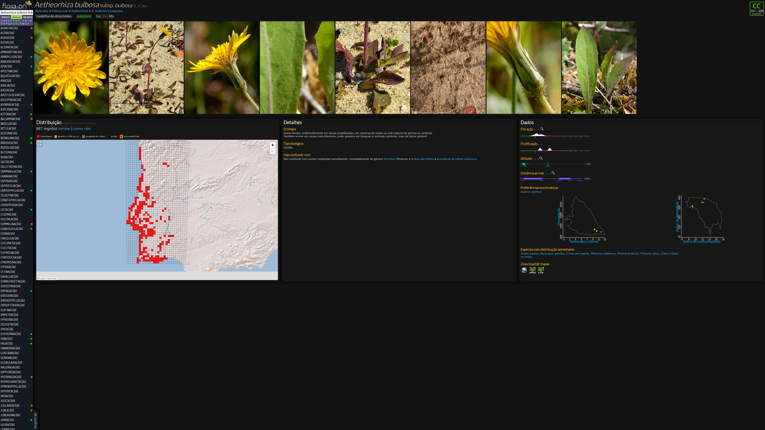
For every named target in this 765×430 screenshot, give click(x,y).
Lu (98, 16)
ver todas (526, 256)
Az (105, 16)
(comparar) (106, 11)
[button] (273, 145)
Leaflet (42, 278)
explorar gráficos (531, 191)
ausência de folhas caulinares (458, 158)
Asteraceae (58, 11)
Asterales (41, 11)
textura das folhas (422, 158)
